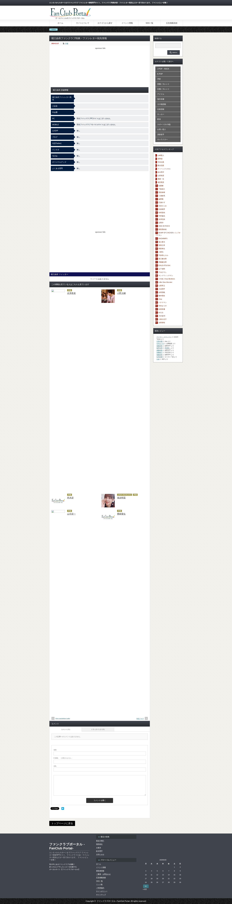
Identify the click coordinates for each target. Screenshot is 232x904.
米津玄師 (162, 219)
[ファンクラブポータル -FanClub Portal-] (69, 18)
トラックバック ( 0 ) (98, 729)
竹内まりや (163, 306)
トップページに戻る (62, 823)
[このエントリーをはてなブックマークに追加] (62, 809)
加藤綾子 (159, 352)
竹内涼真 (161, 162)
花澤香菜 (71, 293)
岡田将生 (162, 249)
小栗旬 (161, 252)
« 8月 (145, 889)
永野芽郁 (162, 323)
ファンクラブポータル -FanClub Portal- (67, 846)
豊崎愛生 (121, 514)
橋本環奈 (162, 296)
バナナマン (163, 302)
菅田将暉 (162, 192)
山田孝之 (162, 286)
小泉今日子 (163, 319)
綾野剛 (161, 199)
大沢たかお (100, 854)
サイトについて (82, 23)
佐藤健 (161, 186)
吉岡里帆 (162, 292)
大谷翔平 (162, 289)
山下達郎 (162, 269)
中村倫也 (162, 216)
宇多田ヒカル (163, 255)
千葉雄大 (161, 189)
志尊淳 (161, 223)
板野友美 (159, 348)
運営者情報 (100, 871)
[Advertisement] (99, 68)
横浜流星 (161, 165)
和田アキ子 (140, 718)
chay (160, 299)
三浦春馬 (162, 196)
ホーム (60, 23)
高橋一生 (161, 179)
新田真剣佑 (163, 229)
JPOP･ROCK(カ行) (124, 495)
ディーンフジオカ (164, 169)
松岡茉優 (162, 309)
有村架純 (162, 213)
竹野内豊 (159, 341)
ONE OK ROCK (164, 226)
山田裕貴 (161, 176)
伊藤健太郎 (163, 262)
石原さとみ (163, 206)
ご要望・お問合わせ (103, 874)
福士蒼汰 (162, 242)
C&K (158, 359)
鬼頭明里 (121, 498)
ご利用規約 (100, 888)
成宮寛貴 (161, 182)
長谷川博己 (100, 841)
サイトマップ (101, 895)
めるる (161, 312)
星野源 (160, 159)
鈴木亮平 (161, 172)
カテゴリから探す (105, 23)
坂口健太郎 (163, 259)
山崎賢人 (161, 155)
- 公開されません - (63, 758)
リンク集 (99, 884)
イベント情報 (127, 23)
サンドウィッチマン (166, 275)
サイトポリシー (101, 891)
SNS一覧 (149, 23)
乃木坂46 (162, 316)
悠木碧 (70, 498)
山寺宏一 (71, 514)
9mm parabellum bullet (62, 718)
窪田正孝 (162, 245)
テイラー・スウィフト (164, 337)
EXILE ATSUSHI (164, 265)
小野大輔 (121, 293)
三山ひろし (163, 272)
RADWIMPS (163, 238)
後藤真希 (159, 346)
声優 (66, 43)
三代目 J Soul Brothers (167, 279)
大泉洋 (98, 848)
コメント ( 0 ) (65, 729)
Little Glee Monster (165, 282)
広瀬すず (162, 202)
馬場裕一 (168, 348)
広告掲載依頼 (171, 23)
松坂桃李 (162, 209)
